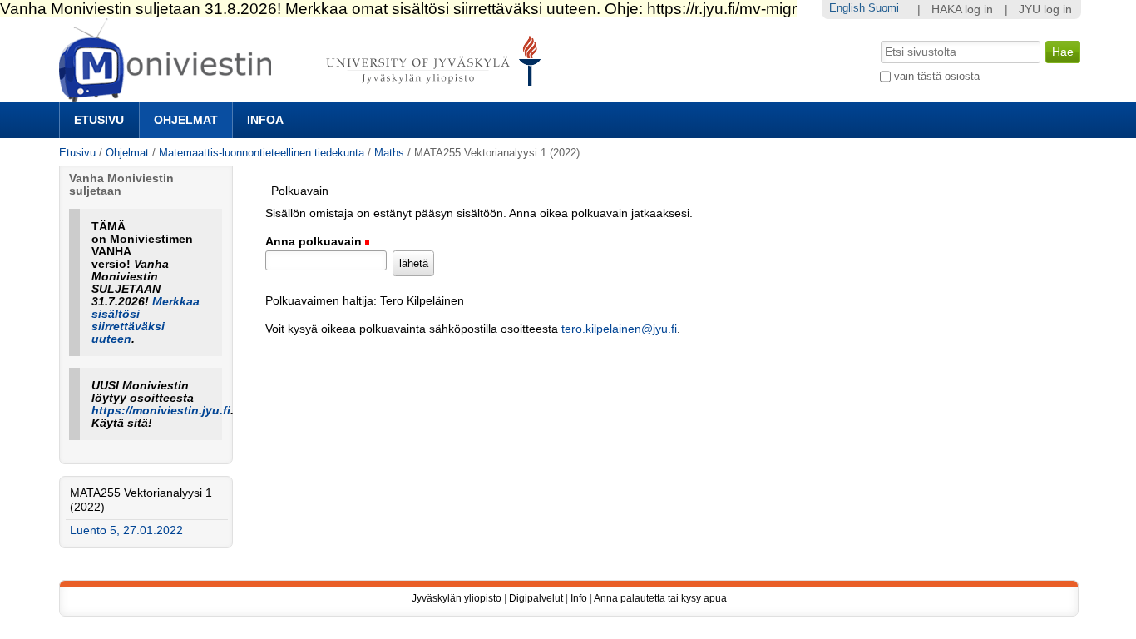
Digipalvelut (536, 598)
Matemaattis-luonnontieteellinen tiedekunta (261, 152)
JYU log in (1045, 9)
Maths (389, 152)
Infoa (265, 119)
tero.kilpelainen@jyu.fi (619, 329)
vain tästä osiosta (937, 76)
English (847, 8)
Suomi (883, 8)
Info (578, 598)
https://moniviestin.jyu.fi (160, 410)
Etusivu (99, 119)
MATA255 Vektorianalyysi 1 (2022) (141, 500)
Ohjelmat (186, 119)
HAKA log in (962, 9)
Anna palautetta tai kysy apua (660, 598)
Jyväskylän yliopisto (456, 598)
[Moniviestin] (305, 94)
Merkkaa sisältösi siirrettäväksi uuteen (145, 320)
